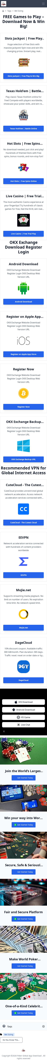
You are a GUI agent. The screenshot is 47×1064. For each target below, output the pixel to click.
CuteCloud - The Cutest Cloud (23, 485)
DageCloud (23, 642)
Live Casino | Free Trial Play (23, 196)
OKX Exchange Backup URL (23, 422)
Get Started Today (23, 778)
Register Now (23, 369)
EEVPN (24, 537)
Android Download (23, 264)
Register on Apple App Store (23, 316)
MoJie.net (23, 590)
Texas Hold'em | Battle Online (23, 91)
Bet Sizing (18, 11)
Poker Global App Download (29, 1055)
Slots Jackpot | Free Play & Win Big (23, 38)
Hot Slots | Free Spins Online (23, 143)
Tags (9, 11)
